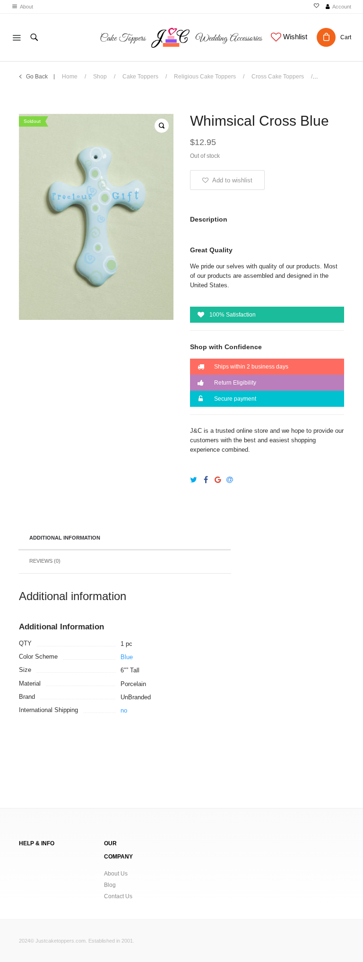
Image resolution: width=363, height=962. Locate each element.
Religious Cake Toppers (205, 76)
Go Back (37, 76)
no (124, 710)
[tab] (124, 538)
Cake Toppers (140, 76)
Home (70, 76)
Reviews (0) (44, 561)
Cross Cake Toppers (277, 76)
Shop (100, 76)
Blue (127, 657)
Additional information (64, 538)
